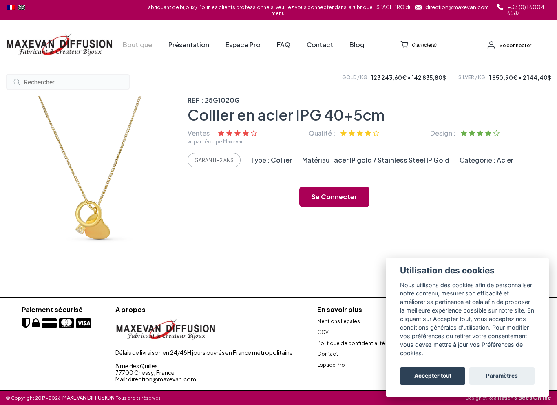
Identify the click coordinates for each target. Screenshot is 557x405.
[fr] (11, 7)
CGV (323, 332)
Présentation (188, 45)
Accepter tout (432, 376)
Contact (320, 45)
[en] (21, 7)
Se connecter (515, 45)
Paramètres (502, 376)
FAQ (283, 45)
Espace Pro (243, 45)
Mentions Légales (338, 321)
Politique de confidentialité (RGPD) (360, 343)
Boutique (137, 45)
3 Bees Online (532, 397)
